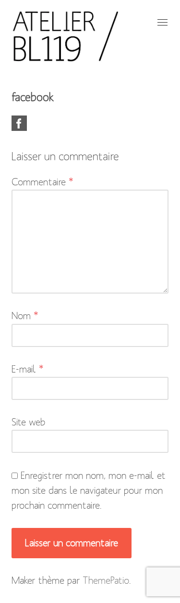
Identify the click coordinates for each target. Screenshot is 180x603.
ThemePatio (106, 580)
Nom (25, 315)
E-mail (28, 369)
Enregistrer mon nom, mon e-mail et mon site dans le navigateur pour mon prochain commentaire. (89, 490)
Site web (29, 422)
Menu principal (161, 22)
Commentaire (42, 182)
